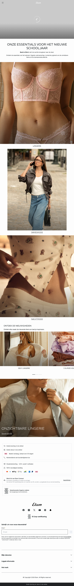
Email (3, 528)
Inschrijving (66, 480)
